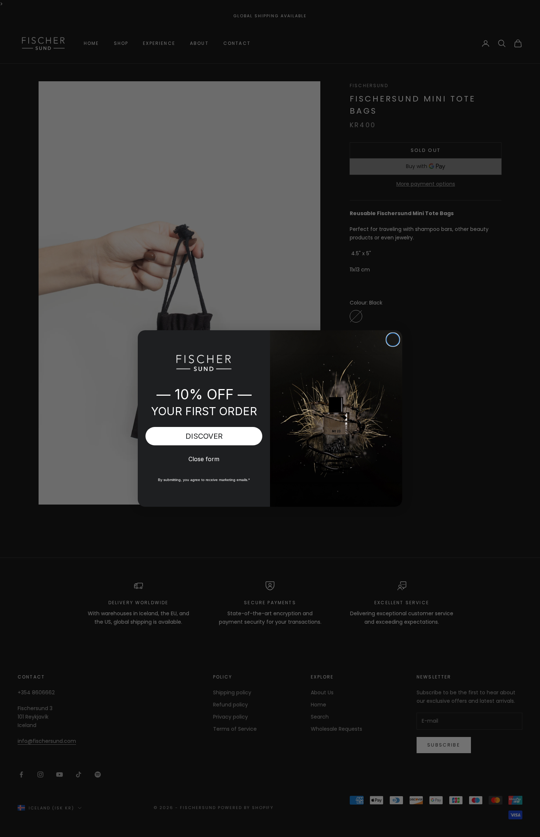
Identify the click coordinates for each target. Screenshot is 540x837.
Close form (203, 459)
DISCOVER (204, 436)
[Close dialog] (392, 339)
